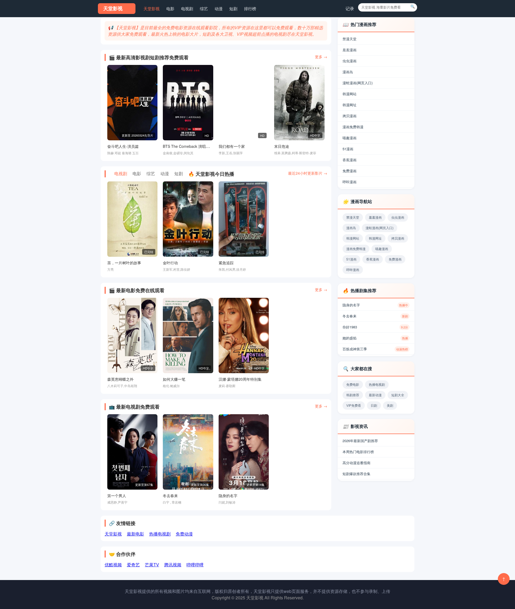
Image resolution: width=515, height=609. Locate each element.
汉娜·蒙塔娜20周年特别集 (240, 379)
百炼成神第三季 (375, 348)
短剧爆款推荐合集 (356, 473)
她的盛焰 (375, 337)
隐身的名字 (228, 495)
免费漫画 (349, 170)
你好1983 (375, 326)
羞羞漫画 (349, 49)
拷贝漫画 (349, 115)
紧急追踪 (226, 262)
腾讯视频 (172, 565)
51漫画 (348, 148)
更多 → (321, 56)
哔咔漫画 (349, 181)
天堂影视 (152, 8)
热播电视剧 (160, 534)
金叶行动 (170, 262)
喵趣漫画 (349, 137)
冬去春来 (170, 495)
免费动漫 (184, 534)
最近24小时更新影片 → (307, 173)
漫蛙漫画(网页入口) (358, 82)
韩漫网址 (349, 104)
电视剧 (187, 8)
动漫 (219, 8)
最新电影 (135, 534)
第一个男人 (116, 495)
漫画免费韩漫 (353, 126)
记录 (349, 8)
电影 (170, 8)
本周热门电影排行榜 (358, 451)
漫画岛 (348, 71)
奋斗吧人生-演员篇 (123, 146)
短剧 (233, 8)
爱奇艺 (133, 565)
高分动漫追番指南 (356, 462)
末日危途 (281, 146)
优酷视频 (113, 565)
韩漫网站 (349, 93)
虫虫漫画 (349, 60)
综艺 (204, 8)
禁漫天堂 (349, 38)
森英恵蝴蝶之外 (120, 379)
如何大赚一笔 (174, 379)
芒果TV (152, 565)
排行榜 (250, 8)
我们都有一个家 (232, 146)
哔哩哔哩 (195, 565)
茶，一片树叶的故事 (124, 262)
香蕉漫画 (349, 159)
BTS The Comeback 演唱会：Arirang (194, 146)
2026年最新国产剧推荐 (360, 440)
